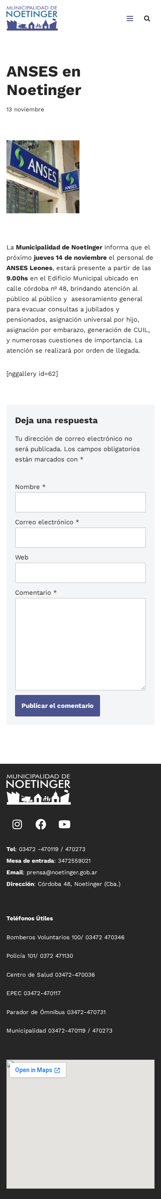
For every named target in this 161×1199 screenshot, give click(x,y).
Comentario (36, 592)
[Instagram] (17, 824)
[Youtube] (64, 824)
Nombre (30, 487)
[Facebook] (41, 824)
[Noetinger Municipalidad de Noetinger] (32, 18)
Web (21, 557)
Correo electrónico (47, 522)
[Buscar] (147, 18)
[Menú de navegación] (130, 18)
